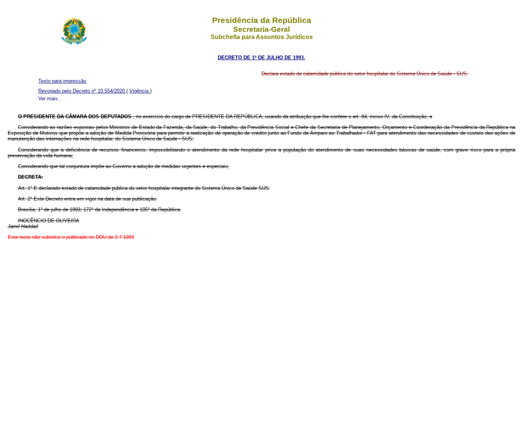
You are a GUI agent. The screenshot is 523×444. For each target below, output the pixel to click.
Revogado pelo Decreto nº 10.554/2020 (82, 91)
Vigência (139, 91)
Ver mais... (50, 98)
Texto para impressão (62, 81)
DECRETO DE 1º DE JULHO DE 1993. (261, 57)
